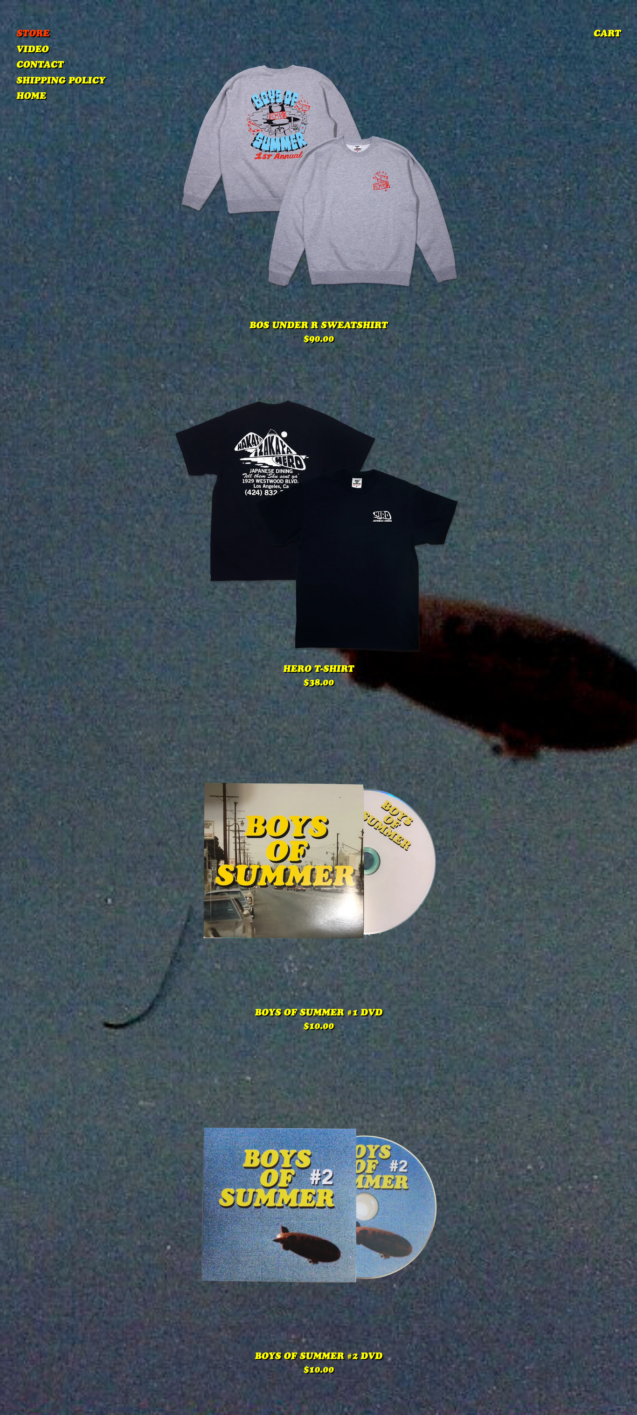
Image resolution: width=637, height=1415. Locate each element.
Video (32, 50)
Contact (39, 65)
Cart (607, 34)
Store (32, 34)
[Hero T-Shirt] (318, 518)
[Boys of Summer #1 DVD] (318, 861)
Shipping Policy (60, 81)
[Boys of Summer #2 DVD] (318, 1205)
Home (31, 97)
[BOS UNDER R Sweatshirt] (318, 174)
